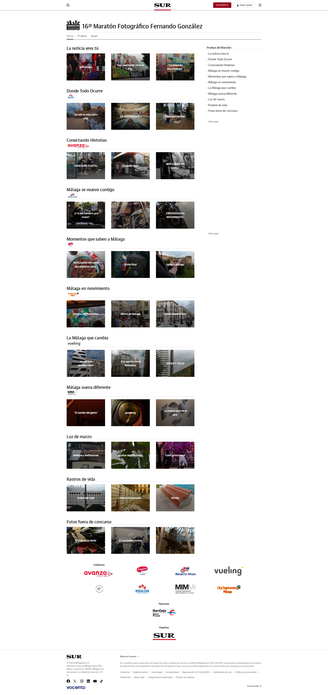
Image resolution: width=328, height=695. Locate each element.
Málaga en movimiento (88, 288)
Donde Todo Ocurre (85, 91)
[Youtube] (95, 681)
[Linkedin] (88, 681)
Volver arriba (253, 686)
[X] (75, 681)
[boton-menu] (260, 5)
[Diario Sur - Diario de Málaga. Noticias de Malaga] (162, 5)
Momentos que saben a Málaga (96, 239)
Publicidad (125, 677)
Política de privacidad (246, 672)
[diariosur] (74, 656)
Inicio (70, 36)
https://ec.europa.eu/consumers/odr (237, 666)
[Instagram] (81, 681)
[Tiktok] (101, 681)
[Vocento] (76, 687)
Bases (94, 36)
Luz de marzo (79, 437)
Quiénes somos (140, 672)
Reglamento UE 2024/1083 (195, 672)
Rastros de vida (81, 479)
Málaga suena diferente (89, 387)
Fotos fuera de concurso (89, 522)
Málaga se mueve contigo (90, 190)
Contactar (125, 672)
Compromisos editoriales (160, 677)
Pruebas (82, 36)
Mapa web (139, 677)
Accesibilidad (172, 672)
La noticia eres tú (83, 48)
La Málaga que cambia (87, 338)
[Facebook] (68, 681)
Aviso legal (156, 672)
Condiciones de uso (222, 672)
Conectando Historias (87, 140)
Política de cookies (185, 677)
